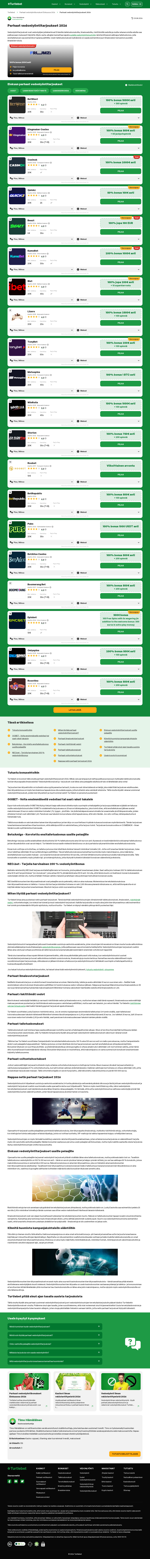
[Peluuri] (10, 1544)
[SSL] (43, 1544)
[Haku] (127, 4)
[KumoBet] (17, 256)
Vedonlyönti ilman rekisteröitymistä (87, 1485)
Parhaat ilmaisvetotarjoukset (71, 738)
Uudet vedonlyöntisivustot (87, 1478)
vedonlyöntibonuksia (51, 947)
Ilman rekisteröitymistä (34, 91)
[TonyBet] (17, 347)
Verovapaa (80, 91)
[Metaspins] (17, 378)
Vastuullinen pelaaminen (133, 1477)
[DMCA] (36, 1544)
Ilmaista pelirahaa (65, 1486)
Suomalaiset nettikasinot (41, 1483)
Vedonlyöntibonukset (88, 1491)
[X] (22, 1481)
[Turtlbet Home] (15, 4)
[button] (55, 1326)
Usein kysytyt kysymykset (115, 755)
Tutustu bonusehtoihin (22, 730)
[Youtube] (16, 1481)
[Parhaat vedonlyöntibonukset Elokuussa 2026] (46, 1406)
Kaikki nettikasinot (43, 1473)
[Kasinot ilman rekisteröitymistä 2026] (92, 1406)
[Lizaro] (17, 317)
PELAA (121, 110)
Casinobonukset (64, 1473)
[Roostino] (17, 686)
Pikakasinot (40, 1493)
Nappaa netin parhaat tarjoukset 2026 (75, 761)
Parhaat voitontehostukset (70, 755)
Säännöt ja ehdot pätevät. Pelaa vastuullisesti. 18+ (56, 74)
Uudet (13, 91)
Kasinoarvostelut (43, 1497)
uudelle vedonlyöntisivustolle (83, 35)
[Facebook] (9, 1481)
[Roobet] (17, 469)
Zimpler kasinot (108, 1473)
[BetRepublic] (17, 499)
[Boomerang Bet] (17, 590)
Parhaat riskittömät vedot (69, 744)
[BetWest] (17, 105)
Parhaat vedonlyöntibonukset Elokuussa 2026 (37, 12)
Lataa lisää (75, 710)
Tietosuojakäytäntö (131, 1486)
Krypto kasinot (107, 1490)
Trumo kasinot (107, 1486)
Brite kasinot (107, 1482)
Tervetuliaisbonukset (66, 1482)
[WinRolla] (17, 408)
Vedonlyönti (84, 1473)
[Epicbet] (17, 620)
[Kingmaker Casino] (17, 135)
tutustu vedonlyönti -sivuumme (100, 969)
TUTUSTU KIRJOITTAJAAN (125, 1454)
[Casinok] (17, 165)
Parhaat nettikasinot (44, 1477)
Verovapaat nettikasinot (45, 1488)
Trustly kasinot (107, 1477)
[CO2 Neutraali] (20, 1544)
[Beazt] (17, 226)
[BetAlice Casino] (17, 560)
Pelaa (56, 70)
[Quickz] (17, 196)
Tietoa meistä (129, 1473)
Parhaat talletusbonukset (69, 750)
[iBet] (17, 287)
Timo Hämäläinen (18, 17)
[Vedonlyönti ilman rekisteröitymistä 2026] (138, 1406)
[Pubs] (17, 529)
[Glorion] (17, 438)
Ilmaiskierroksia (61, 91)
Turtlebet (11, 12)
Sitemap (127, 1490)
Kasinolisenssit (129, 1482)
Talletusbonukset (65, 1477)
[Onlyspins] (17, 656)
